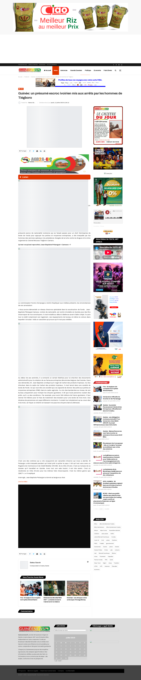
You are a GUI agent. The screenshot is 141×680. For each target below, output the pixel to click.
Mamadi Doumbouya (104, 553)
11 (70, 649)
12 (75, 649)
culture (108, 540)
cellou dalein (104, 533)
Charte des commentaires (48, 671)
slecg (110, 563)
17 (65, 652)
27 (80, 655)
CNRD (112, 533)
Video (21, 89)
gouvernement (110, 543)
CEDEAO (96, 533)
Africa (95, 524)
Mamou (114, 553)
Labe (111, 550)
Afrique (96, 530)
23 (61, 655)
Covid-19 (96, 540)
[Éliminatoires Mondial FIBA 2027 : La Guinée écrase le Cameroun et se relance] (54, 588)
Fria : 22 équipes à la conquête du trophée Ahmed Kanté (110, 388)
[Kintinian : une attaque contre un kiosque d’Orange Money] (77, 588)
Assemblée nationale (114, 530)
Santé (111, 559)
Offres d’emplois (33, 64)
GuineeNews (96, 226)
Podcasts (102, 226)
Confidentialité (70, 671)
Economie (97, 70)
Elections (114, 540)
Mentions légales (33, 671)
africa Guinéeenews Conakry (107, 524)
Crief (102, 540)
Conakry (113, 537)
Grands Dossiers (76, 70)
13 (80, 649)
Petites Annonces (52, 64)
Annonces (63, 70)
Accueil (48, 70)
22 (56, 655)
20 (80, 652)
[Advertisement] (70, 48)
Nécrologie (42, 64)
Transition (116, 563)
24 (66, 655)
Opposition (110, 556)
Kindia (106, 550)
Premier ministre (98, 559)
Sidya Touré (97, 563)
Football (102, 543)
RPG (106, 559)
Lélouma (117, 550)
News (56, 70)
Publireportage (22, 64)
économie (96, 569)
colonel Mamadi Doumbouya (101, 537)
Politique (88, 70)
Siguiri (104, 563)
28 (84, 655)
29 (56, 658)
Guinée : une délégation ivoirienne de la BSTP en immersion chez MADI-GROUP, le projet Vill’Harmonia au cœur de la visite (106, 421)
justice (111, 546)
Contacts (61, 671)
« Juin (55, 660)
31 (66, 658)
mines (95, 556)
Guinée (105, 546)
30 (61, 658)
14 (84, 649)
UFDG (95, 566)
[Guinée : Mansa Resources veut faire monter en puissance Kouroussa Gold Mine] (97, 433)
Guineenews (97, 546)
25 (70, 655)
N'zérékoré (102, 556)
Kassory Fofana (98, 550)
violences (107, 566)
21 (84, 652)
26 (75, 655)
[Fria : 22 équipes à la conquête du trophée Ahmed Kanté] (31, 588)
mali (95, 553)
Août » (60, 660)
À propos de (22, 671)
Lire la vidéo (23, 482)
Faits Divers (108, 70)
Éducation (114, 566)
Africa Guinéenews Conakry (113, 527)
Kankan (117, 546)
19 (75, 652)
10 (66, 649)
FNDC (95, 543)
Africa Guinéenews (99, 527)
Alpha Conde (103, 530)
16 (61, 652)
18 (70, 652)
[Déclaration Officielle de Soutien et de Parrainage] (97, 399)
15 (56, 652)
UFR (101, 566)
